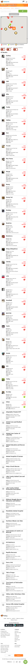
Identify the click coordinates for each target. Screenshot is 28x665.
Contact (13, 618)
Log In (9, 655)
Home (1, 8)
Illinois (12, 8)
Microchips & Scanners (5, 635)
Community (17, 636)
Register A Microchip (5, 646)
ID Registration (4, 631)
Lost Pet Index (17, 645)
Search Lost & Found (5, 645)
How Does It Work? (4, 648)
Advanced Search (14, 14)
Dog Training (3, 636)
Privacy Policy (14, 620)
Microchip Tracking (4, 649)
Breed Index (17, 646)
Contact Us (6, 1)
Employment (17, 639)
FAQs (16, 634)
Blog (16, 641)
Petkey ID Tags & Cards (5, 634)
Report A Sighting (4, 651)
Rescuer (16, 638)
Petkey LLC (7, 659)
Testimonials (3, 652)
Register (18, 655)
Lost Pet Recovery (4, 632)
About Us (9, 618)
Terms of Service (20, 618)
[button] (11, 21)
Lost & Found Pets (6, 8)
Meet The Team (18, 632)
